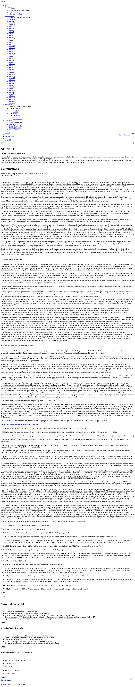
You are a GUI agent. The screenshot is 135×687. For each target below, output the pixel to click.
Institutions (12, 124)
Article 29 (12, 78)
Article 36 (12, 69)
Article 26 (12, 46)
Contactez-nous (11, 684)
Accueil (7, 133)
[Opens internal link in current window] (132, 681)
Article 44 (12, 71)
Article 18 (12, 44)
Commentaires (9, 16)
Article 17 (12, 33)
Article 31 (12, 99)
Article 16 (12, 23)
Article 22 (12, 87)
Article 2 (11, 41)
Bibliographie (9, 104)
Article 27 (12, 57)
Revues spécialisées (15, 128)
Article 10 (12, 42)
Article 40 (12, 28)
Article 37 (12, 80)
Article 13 (12, 74)
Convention (8, 7)
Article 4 (11, 62)
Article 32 (12, 26)
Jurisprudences (17, 119)
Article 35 (12, 58)
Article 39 (12, 101)
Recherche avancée (125, 135)
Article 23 (12, 97)
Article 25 (12, 35)
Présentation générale (15, 14)
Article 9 (11, 32)
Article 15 (12, 96)
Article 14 (12, 85)
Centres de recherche (15, 126)
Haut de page (21, 684)
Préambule (12, 19)
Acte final (12, 103)
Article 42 (12, 49)
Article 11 (12, 53)
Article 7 (11, 94)
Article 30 (12, 89)
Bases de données (14, 129)
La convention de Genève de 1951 (19, 10)
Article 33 (12, 37)
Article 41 (12, 39)
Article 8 (11, 21)
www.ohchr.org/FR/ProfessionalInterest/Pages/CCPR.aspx (20, 424)
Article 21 (12, 76)
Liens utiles (8, 120)
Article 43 (12, 60)
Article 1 (11, 30)
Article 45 (12, 81)
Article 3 (11, 51)
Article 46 (12, 92)
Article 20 (12, 65)
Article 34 (12, 48)
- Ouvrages (16, 110)
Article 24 (12, 25)
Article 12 (12, 64)
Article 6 (11, 83)
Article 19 (12, 55)
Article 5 (11, 73)
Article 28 (12, 67)
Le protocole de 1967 (15, 12)
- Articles (15, 112)
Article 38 (12, 90)
